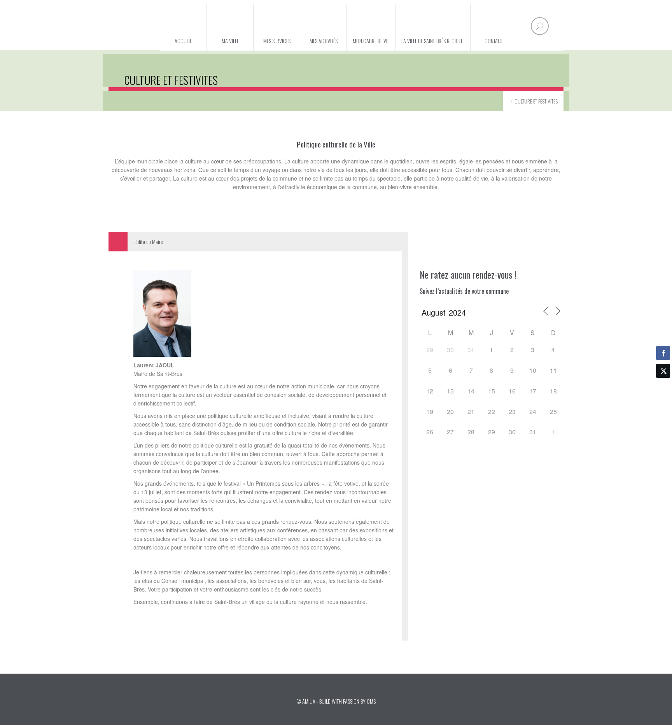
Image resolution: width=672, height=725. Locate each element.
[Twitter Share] (663, 371)
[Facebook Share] (663, 353)
